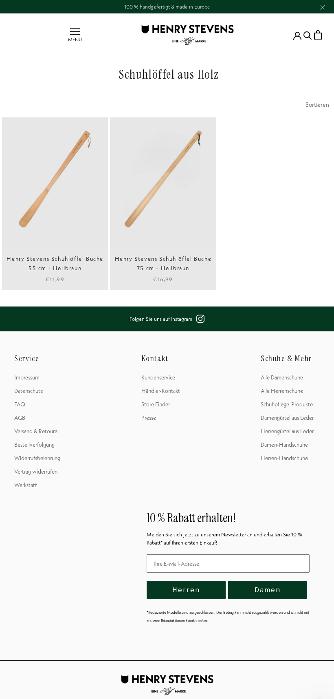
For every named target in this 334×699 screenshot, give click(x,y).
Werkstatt (25, 485)
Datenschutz (28, 391)
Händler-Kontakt (160, 391)
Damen (268, 590)
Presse (148, 417)
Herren (186, 590)
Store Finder (155, 404)
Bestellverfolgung (34, 444)
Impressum (27, 377)
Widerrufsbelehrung (37, 458)
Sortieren (317, 104)
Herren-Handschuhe (284, 458)
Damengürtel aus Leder (287, 417)
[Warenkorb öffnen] (318, 35)
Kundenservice (158, 377)
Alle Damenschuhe (282, 377)
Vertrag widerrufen (35, 471)
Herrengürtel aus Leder (287, 431)
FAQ (19, 404)
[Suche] (307, 35)
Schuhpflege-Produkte (287, 404)
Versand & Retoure (35, 431)
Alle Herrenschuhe (282, 391)
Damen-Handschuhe (284, 444)
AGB (19, 417)
